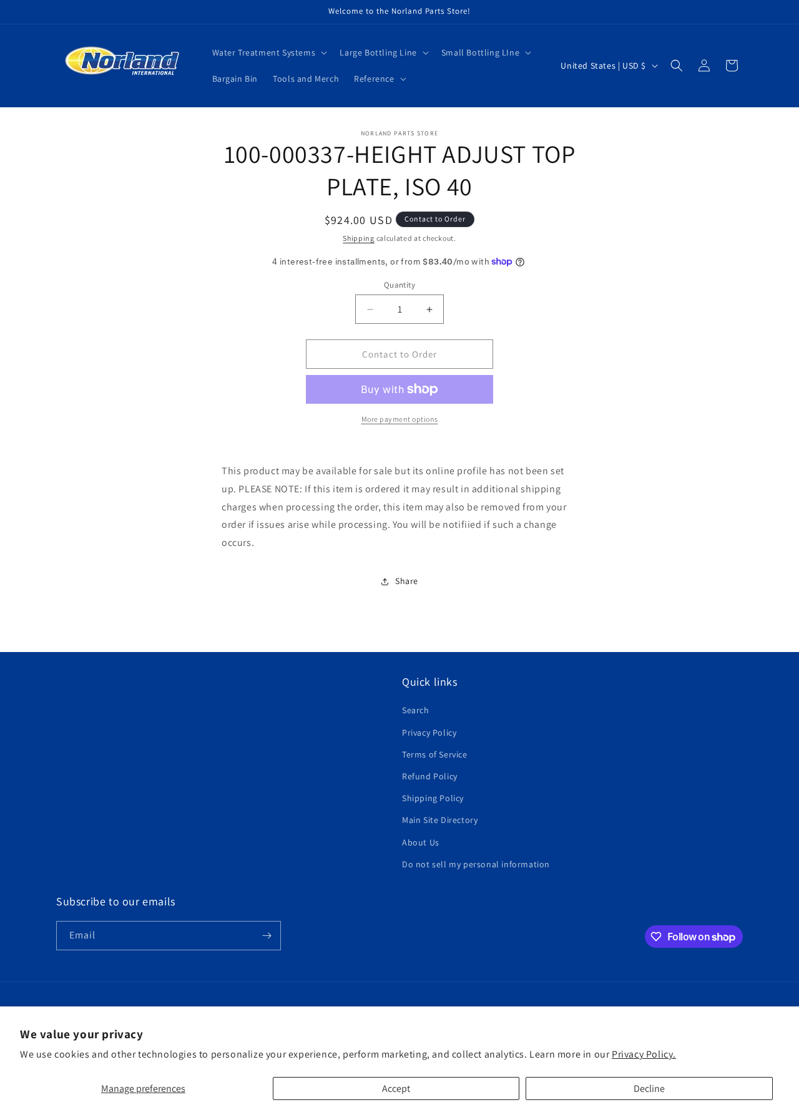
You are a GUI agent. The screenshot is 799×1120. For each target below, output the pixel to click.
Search (415, 710)
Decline (649, 1088)
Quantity (399, 285)
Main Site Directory (440, 819)
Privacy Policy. (644, 1054)
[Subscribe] (266, 935)
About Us (420, 842)
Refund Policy (430, 776)
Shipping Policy (433, 798)
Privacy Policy (429, 732)
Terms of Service (435, 754)
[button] (269, 52)
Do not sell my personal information (476, 864)
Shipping (359, 238)
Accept (396, 1088)
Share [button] (406, 581)
